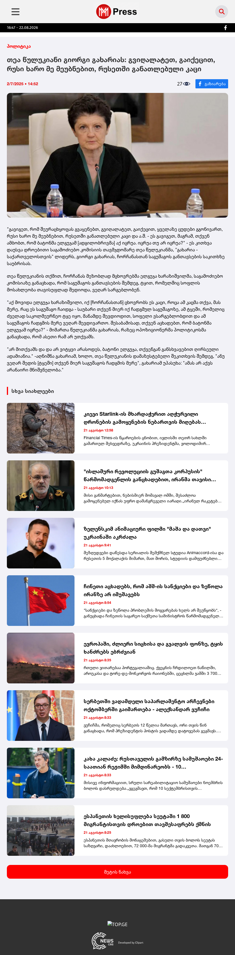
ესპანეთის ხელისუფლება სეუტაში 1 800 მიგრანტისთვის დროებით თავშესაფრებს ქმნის (147, 820)
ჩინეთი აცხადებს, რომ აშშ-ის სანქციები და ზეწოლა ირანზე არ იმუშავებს (153, 590)
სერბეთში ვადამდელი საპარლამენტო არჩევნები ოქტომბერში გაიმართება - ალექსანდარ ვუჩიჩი (149, 705)
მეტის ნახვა (117, 872)
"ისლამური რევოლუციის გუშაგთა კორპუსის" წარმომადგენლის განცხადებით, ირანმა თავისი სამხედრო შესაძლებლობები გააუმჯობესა (147, 475)
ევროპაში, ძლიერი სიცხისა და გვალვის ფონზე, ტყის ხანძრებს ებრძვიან (153, 647)
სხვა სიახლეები (32, 391)
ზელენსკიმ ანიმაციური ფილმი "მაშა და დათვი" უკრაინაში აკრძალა (147, 533)
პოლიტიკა (19, 46)
